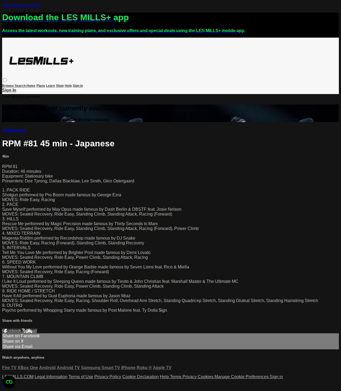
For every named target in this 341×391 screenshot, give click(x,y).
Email (31, 331)
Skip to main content (21, 4)
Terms (176, 376)
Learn (50, 86)
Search (20, 86)
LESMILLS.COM (18, 376)
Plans (40, 86)
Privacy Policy (107, 376)
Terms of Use (80, 376)
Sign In (9, 90)
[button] (5, 80)
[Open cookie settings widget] (9, 382)
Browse (8, 86)
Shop (60, 86)
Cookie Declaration (140, 376)
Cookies (206, 376)
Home (30, 86)
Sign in (78, 86)
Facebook (12, 331)
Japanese (14, 129)
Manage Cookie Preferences (242, 376)
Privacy (190, 376)
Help (68, 86)
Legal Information (51, 376)
